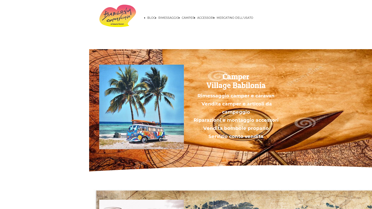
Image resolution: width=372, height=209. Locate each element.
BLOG (151, 18)
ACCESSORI (205, 18)
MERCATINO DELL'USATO (235, 18)
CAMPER (188, 18)
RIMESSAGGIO (168, 18)
